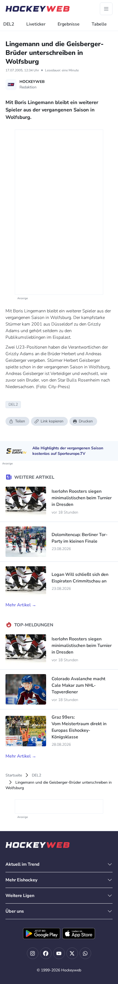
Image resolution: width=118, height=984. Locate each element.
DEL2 (8, 24)
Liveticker (36, 24)
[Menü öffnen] (106, 8)
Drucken (86, 421)
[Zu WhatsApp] (85, 953)
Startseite (13, 775)
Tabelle (99, 24)
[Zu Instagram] (32, 953)
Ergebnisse (69, 24)
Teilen (20, 421)
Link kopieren (52, 421)
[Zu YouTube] (59, 953)
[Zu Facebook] (45, 953)
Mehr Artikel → (20, 605)
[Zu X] (72, 953)
